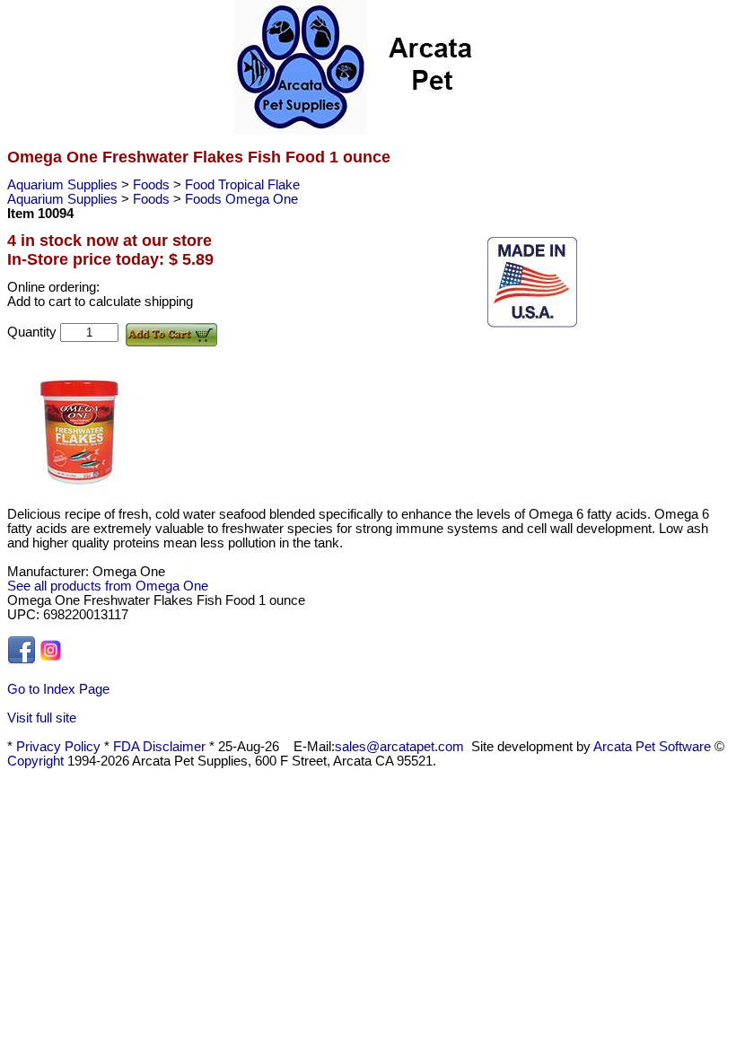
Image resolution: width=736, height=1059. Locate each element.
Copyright (35, 761)
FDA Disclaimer (159, 747)
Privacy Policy (58, 747)
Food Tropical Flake (242, 185)
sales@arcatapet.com (399, 747)
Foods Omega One (241, 199)
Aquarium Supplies (64, 185)
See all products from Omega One (107, 586)
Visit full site (41, 718)
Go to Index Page (58, 689)
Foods (153, 185)
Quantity (33, 332)
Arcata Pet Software (652, 747)
